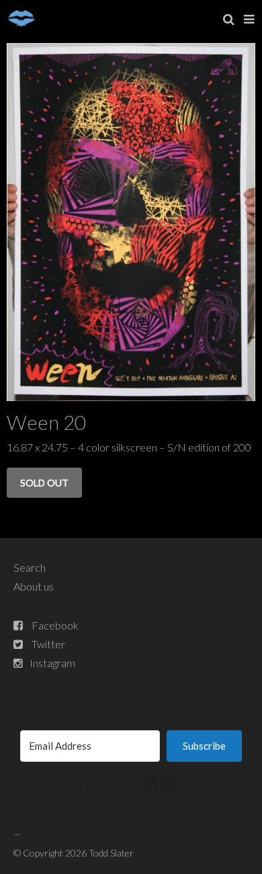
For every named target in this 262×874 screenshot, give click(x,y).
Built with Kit (131, 784)
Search (29, 567)
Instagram (52, 662)
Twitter (48, 644)
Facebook (55, 625)
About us (33, 586)
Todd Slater (111, 853)
